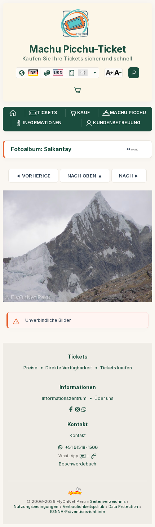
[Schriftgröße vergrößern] (109, 72)
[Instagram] (77, 408)
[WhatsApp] (84, 408)
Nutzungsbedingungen (36, 506)
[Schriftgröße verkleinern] (118, 72)
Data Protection (123, 506)
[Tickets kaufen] (77, 90)
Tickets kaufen (116, 367)
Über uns (104, 398)
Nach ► (129, 176)
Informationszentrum (64, 398)
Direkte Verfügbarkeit (68, 367)
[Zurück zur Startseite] (12, 113)
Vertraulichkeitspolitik (83, 506)
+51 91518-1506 (81, 447)
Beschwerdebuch (77, 464)
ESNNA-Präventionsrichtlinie (77, 511)
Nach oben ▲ (84, 176)
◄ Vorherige (33, 176)
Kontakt (78, 435)
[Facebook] (71, 408)
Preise (30, 367)
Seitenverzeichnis (107, 501)
